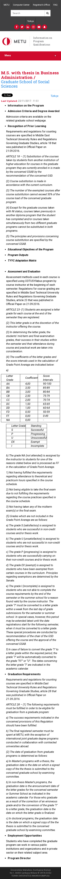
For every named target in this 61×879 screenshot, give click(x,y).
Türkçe (30, 21)
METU (6, 5)
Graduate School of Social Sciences (25, 84)
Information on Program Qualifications (42, 41)
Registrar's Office (41, 5)
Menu (30, 55)
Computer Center (21, 5)
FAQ (55, 5)
